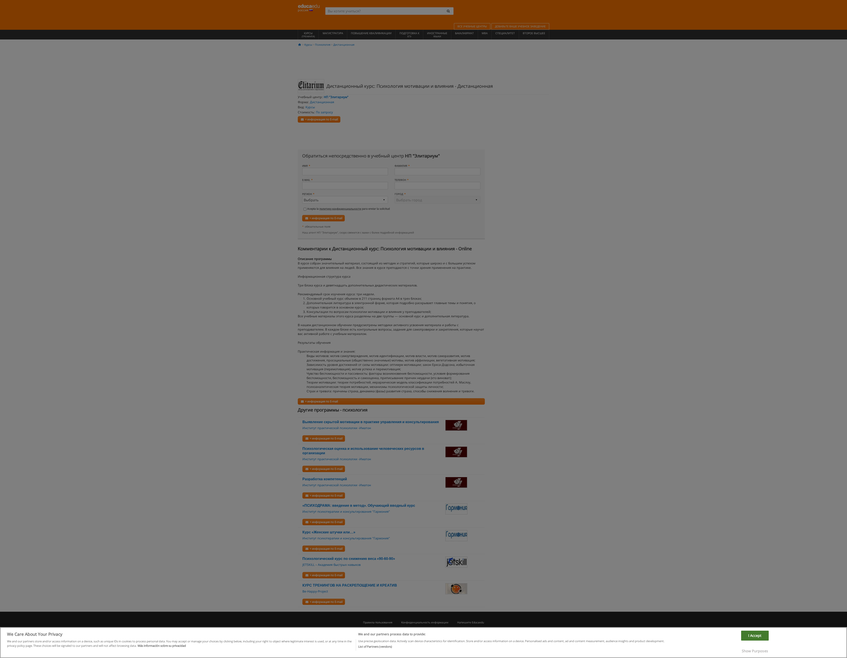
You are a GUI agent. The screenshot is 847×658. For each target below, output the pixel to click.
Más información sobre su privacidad (162, 645)
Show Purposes (755, 651)
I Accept (754, 635)
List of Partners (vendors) (375, 646)
